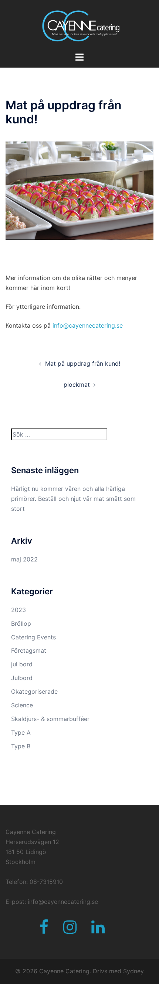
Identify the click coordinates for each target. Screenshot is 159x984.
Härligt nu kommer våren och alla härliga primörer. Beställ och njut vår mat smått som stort (73, 498)
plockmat (77, 384)
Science (22, 705)
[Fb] (44, 930)
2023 (18, 610)
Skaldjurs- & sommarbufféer (50, 718)
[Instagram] (70, 930)
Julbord (22, 677)
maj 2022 (24, 559)
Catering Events (33, 637)
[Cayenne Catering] (79, 25)
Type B (20, 746)
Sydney (133, 971)
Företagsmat (28, 650)
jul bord (22, 664)
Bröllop (21, 623)
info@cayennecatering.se (88, 325)
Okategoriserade (34, 691)
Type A (21, 732)
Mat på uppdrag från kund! (82, 363)
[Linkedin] (98, 930)
